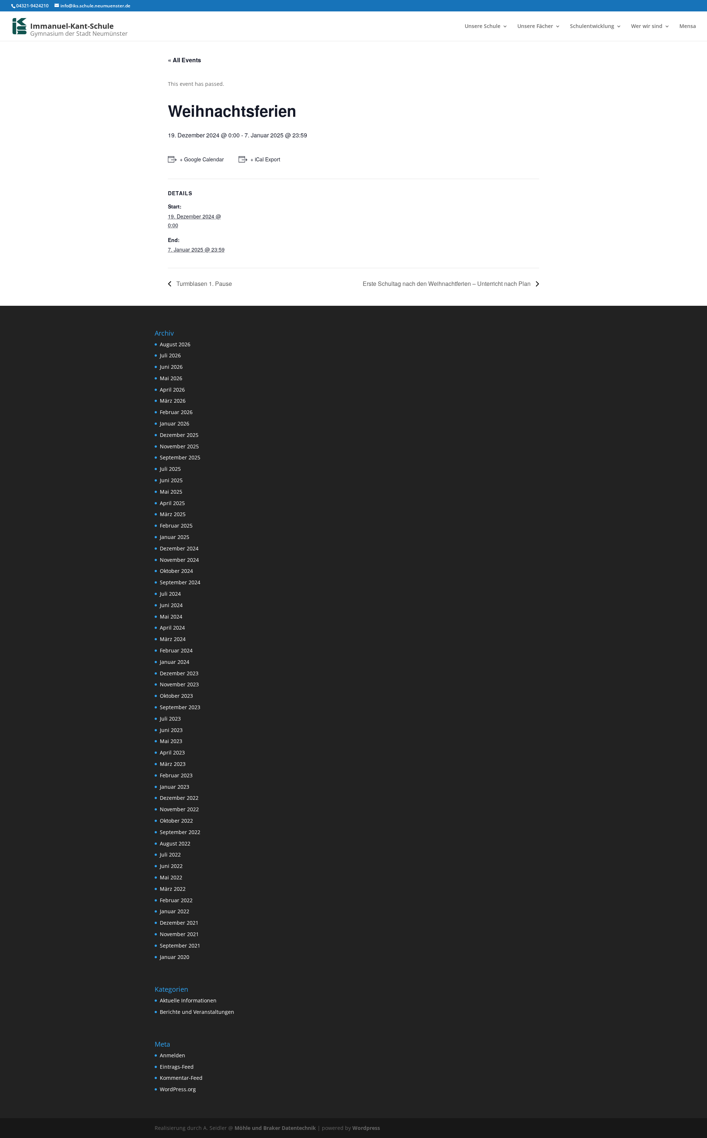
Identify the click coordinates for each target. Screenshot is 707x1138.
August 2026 (175, 344)
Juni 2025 (171, 480)
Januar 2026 (174, 423)
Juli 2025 (170, 468)
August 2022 (175, 843)
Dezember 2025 (179, 434)
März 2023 (173, 763)
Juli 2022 (170, 854)
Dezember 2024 (179, 548)
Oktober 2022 (176, 820)
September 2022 (180, 832)
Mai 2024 (171, 616)
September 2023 (180, 707)
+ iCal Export (265, 159)
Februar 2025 (176, 525)
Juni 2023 (171, 729)
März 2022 (173, 888)
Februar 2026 (176, 412)
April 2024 (172, 627)
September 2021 (180, 945)
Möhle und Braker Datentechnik (275, 1127)
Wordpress (366, 1127)
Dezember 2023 (179, 673)
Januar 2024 (174, 661)
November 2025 (179, 446)
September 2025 (180, 457)
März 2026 (173, 400)
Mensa (687, 26)
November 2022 (179, 809)
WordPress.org (178, 1089)
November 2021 (179, 934)
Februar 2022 (176, 900)
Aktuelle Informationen (188, 1000)
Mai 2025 (171, 491)
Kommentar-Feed (181, 1077)
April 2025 (172, 503)
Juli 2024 (170, 593)
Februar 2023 (176, 775)
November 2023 (179, 684)
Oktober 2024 (176, 570)
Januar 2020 (174, 956)
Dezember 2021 (179, 922)
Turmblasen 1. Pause (203, 283)
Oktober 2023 (176, 695)
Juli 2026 (170, 355)
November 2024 (179, 559)
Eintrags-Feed (177, 1066)
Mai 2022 (171, 877)
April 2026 (172, 389)
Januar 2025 (174, 536)
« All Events (184, 60)
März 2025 (173, 514)
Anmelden (172, 1055)
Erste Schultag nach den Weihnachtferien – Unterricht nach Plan (447, 283)
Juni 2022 (171, 865)
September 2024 (180, 582)
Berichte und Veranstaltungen (197, 1011)
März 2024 (173, 638)
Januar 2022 (174, 911)
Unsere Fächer (535, 26)
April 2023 (172, 752)
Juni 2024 (171, 605)
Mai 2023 (171, 741)
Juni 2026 (171, 366)
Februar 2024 (176, 650)
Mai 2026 (171, 378)
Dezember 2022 (179, 797)
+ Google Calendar (202, 159)
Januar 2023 (174, 786)
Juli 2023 (170, 718)
